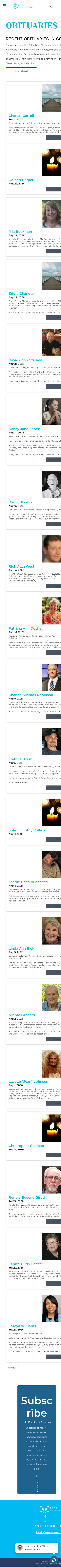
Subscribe (37, 1491)
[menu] (4, 4)
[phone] (51, 6)
